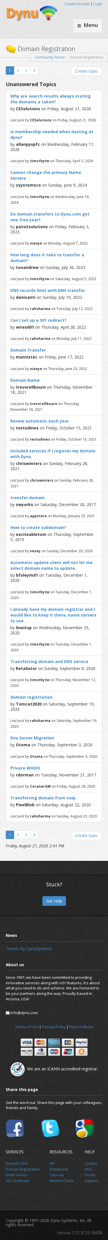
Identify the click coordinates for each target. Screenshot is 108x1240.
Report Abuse (81, 1026)
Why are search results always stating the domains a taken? (50, 98)
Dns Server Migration (32, 738)
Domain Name (25, 380)
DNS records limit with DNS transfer (47, 290)
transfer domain (27, 497)
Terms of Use (26, 1026)
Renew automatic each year (39, 421)
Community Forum (50, 57)
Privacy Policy (54, 1026)
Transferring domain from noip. (43, 798)
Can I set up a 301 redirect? (38, 320)
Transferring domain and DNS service (49, 661)
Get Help (54, 901)
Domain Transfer (28, 350)
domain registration (31, 697)
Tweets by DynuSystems (29, 948)
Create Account (77, 3)
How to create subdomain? (38, 527)
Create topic (86, 71)
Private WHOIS (25, 768)
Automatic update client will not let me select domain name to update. (51, 565)
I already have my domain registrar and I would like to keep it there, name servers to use (53, 615)
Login (97, 3)
